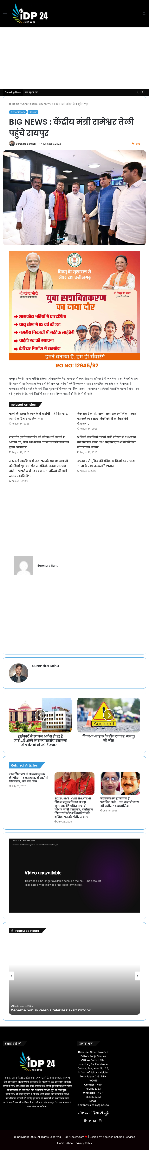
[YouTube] (95, 1120)
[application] (74, 876)
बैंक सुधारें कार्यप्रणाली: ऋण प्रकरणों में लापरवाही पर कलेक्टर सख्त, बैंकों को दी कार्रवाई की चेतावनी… (71, 92)
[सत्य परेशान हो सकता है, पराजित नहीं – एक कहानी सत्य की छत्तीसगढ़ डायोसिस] (120, 783)
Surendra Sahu (24, 143)
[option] (74, 976)
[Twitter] (90, 1120)
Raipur (32, 112)
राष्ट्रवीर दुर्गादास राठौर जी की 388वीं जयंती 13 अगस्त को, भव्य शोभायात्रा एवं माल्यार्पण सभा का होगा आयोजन (39, 442)
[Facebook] (86, 1120)
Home (15, 103)
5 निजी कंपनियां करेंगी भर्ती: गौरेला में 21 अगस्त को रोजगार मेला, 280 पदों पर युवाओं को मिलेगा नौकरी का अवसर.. (106, 442)
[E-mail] (16, 585)
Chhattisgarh (29, 103)
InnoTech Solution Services (118, 1136)
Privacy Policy (84, 1143)
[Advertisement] (74, 58)
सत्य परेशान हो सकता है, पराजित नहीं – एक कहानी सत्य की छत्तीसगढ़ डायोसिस (119, 802)
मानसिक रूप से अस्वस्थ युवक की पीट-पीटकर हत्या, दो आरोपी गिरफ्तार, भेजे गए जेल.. (28, 777)
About (70, 1143)
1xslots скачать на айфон (31, 1010)
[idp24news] (30, 13)
